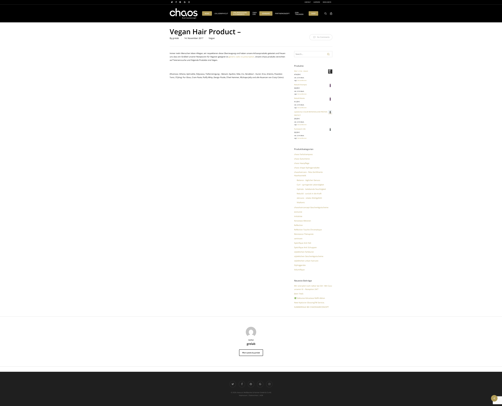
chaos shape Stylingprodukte (307, 167)
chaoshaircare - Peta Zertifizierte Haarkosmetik (308, 174)
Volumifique (299, 269)
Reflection (298, 225)
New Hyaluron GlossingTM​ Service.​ (309, 302)
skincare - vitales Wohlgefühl (309, 198)
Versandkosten (302, 80)
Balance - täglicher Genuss (308, 180)
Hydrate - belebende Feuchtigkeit (311, 189)
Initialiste (298, 216)
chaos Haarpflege (301, 163)
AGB (261, 395)
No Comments (323, 37)
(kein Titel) (298, 293)
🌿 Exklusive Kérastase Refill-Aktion (309, 298)
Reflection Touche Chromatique (308, 229)
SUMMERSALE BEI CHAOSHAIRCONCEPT (311, 307)
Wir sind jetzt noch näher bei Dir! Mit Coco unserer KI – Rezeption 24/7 (313, 287)
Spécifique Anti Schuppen (305, 247)
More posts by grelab (251, 352)
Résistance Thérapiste (303, 234)
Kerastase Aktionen (302, 220)
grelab (176, 38)
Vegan (212, 38)
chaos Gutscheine (302, 159)
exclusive (298, 212)
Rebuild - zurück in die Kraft (309, 193)
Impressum (243, 395)
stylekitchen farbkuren (304, 252)
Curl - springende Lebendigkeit (310, 184)
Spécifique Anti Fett (302, 243)
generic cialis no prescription (241, 56)
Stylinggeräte (300, 265)
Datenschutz (253, 395)
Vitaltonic (301, 202)
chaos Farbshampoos (303, 154)
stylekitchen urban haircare (306, 260)
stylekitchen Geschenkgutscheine (308, 256)
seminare (298, 238)
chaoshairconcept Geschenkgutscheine (311, 207)
